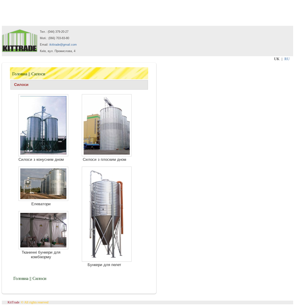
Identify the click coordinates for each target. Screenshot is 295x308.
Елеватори (41, 204)
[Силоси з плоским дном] (107, 155)
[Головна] (20, 51)
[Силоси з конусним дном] (43, 155)
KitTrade (13, 302)
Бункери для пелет (104, 265)
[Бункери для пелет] (107, 260)
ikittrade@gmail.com (63, 44)
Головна (19, 73)
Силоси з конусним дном (41, 159)
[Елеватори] (43, 200)
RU (287, 59)
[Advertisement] (39, 13)
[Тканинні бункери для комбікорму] (43, 248)
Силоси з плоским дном (104, 159)
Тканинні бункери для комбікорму (41, 254)
